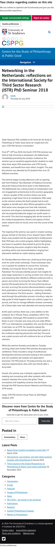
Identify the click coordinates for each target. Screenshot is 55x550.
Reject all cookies (41, 18)
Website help (28, 533)
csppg (13, 95)
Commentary (9, 437)
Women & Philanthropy (17, 514)
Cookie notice (8, 530)
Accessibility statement (26, 530)
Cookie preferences (10, 24)
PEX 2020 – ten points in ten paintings (24, 499)
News (22, 437)
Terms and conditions (11, 533)
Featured (11, 488)
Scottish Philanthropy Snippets (20, 511)
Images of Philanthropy (17, 492)
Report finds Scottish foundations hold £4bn (26, 450)
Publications (12, 503)
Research (11, 507)
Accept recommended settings (15, 18)
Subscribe (45, 421)
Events (10, 485)
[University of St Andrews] (15, 32)
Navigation (26, 62)
